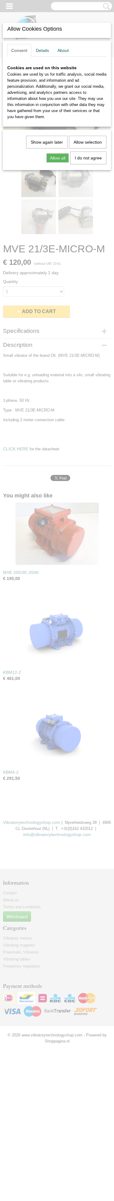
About (63, 50)
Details (42, 50)
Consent (19, 50)
